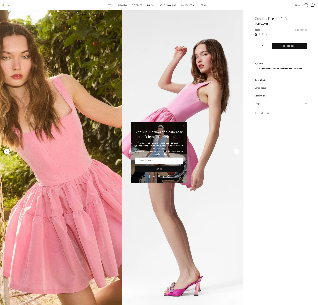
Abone (159, 169)
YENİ (110, 5)
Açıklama (259, 63)
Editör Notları (261, 88)
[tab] (260, 63)
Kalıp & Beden (261, 80)
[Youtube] (154, 176)
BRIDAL (151, 5)
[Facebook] (149, 176)
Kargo (257, 103)
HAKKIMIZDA (187, 5)
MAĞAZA (122, 5)
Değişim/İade (260, 96)
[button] (7, 151)
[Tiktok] (164, 176)
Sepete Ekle (289, 46)
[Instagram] (159, 176)
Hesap (298, 5)
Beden (281, 30)
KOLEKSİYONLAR (168, 5)
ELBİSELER (137, 5)
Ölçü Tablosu (301, 30)
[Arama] (306, 5)
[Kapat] (184, 125)
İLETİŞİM (203, 5)
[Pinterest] (168, 176)
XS (256, 34)
